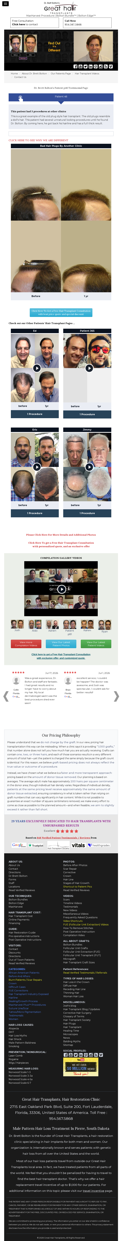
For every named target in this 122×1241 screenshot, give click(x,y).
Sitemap (68, 1045)
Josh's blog (69, 1005)
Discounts (14, 952)
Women (13, 1019)
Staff (11, 883)
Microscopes (70, 1034)
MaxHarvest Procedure (40, 15)
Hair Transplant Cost (21, 916)
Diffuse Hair (70, 985)
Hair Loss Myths (18, 1035)
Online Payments (19, 919)
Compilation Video (74, 935)
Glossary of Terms (73, 1016)
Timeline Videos (72, 903)
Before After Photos (75, 865)
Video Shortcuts (72, 921)
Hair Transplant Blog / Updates (81, 1009)
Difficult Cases (17, 987)
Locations (14, 886)
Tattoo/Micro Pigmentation (25, 1012)
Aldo (34, 630)
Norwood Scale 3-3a (21, 1075)
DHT (11, 1032)
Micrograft (69, 959)
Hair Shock (15, 1039)
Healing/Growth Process (23, 1001)
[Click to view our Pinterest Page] (95, 66)
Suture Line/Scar (19, 1008)
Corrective (69, 872)
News (66, 1037)
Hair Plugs (69, 1023)
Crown (67, 876)
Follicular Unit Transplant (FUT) (82, 955)
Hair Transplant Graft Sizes (79, 962)
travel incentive (93, 1191)
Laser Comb (16, 1055)
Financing (14, 923)
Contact (13, 868)
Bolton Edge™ (87, 15)
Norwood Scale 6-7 (20, 1082)
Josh (17, 630)
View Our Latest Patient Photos (61, 644)
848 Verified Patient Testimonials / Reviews (64, 837)
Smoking (14, 1046)
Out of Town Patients (21, 959)
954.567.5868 (73, 24)
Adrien (52, 630)
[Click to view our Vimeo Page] (110, 66)
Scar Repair (70, 868)
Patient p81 (69, 632)
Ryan (105, 631)
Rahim (87, 630)
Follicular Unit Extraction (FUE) (81, 951)
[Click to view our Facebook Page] (75, 66)
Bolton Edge (16, 903)
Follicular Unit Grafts (75, 948)
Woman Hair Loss (73, 996)
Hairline (13, 997)
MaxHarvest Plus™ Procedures (27, 1004)
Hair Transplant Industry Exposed (29, 994)
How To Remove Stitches (78, 928)
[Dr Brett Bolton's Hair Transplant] (61, 7)
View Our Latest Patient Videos (96, 644)
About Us (14, 865)
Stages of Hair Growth (76, 883)
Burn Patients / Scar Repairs (25, 979)
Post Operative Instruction (79, 931)
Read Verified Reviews (22, 890)
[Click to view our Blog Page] (105, 66)
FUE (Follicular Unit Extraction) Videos (85, 924)
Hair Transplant (72, 1027)
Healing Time (71, 1030)
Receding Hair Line (74, 989)
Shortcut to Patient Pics (77, 886)
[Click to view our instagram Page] (100, 66)
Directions (15, 872)
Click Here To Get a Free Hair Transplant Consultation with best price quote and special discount (61, 313)
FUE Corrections (18, 990)
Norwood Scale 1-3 (20, 1072)
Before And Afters (19, 976)
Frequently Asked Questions (80, 917)
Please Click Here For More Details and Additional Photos (61, 534)
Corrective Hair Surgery (77, 1012)
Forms (12, 879)
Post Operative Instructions (25, 939)
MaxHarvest (16, 906)
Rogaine (13, 1059)
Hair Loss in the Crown (76, 982)
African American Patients (24, 972)
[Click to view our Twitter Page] (85, 66)
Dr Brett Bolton (18, 876)
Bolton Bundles (18, 899)
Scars (66, 899)
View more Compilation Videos (26, 644)
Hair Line (68, 879)
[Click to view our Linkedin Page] (90, 66)
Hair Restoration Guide (22, 932)
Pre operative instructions (24, 936)
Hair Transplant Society (77, 1020)
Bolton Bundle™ (66, 15)
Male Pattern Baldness (22, 1042)
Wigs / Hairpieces (19, 1062)
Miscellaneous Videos (75, 913)
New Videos (70, 910)
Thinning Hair (71, 992)
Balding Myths (71, 1041)
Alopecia (14, 1028)
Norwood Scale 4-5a (20, 1079)
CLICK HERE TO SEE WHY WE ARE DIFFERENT (38, 140)
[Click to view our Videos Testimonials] (80, 66)
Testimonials (70, 906)
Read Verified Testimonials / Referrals (85, 972)
